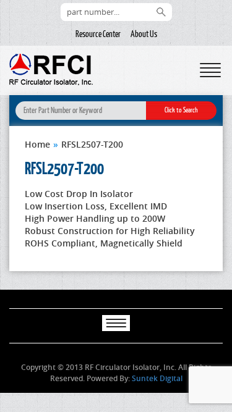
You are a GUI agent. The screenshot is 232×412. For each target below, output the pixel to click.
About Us (144, 34)
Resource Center (98, 34)
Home (37, 144)
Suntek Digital (157, 378)
